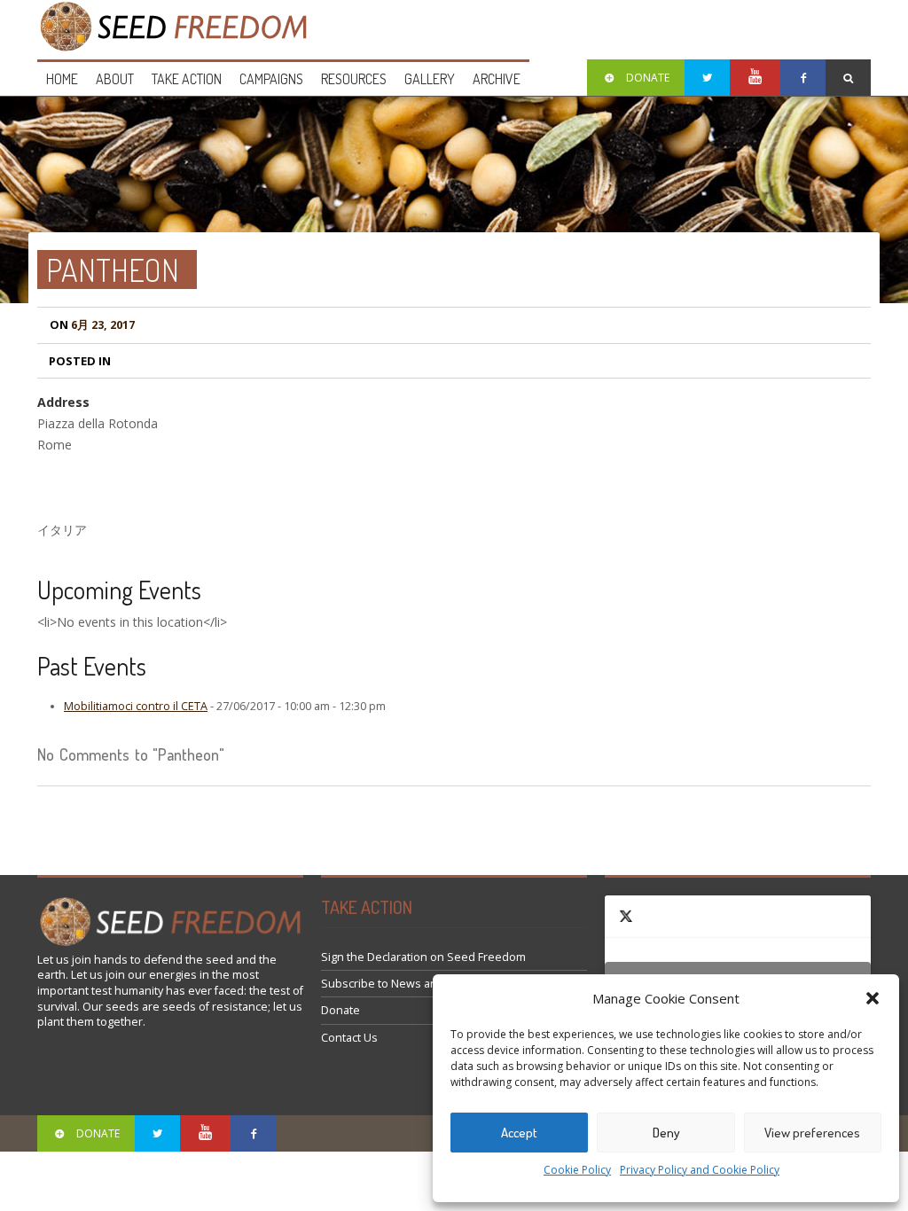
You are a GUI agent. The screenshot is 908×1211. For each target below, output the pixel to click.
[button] (872, 998)
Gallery (429, 79)
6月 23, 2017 (92, 324)
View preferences (812, 1132)
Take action (187, 79)
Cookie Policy (577, 1169)
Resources (354, 79)
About (115, 79)
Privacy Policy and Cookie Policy (699, 1169)
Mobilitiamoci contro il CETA (135, 706)
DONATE (647, 77)
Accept (519, 1132)
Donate (340, 1010)
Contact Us (349, 1037)
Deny (666, 1132)
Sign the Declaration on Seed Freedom (423, 957)
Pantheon (112, 269)
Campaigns (271, 79)
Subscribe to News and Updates (406, 983)
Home (62, 79)
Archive (497, 79)
